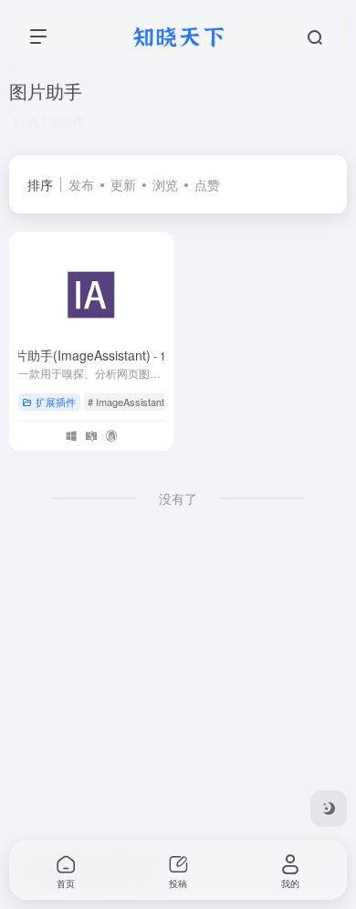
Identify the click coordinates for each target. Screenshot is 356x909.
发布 (81, 184)
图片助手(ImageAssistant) (92, 355)
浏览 (165, 184)
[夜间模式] (328, 808)
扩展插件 (56, 401)
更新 (123, 184)
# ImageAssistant (126, 401)
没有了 (178, 498)
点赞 (207, 184)
